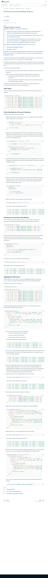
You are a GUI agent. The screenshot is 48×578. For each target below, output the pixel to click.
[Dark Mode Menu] (46, 5)
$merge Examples (11, 489)
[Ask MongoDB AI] (44, 5)
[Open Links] (45, 1)
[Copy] (43, 96)
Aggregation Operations (20, 8)
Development (11, 8)
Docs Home (6, 8)
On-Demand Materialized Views (14, 491)
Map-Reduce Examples (12, 49)
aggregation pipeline (30, 31)
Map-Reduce (28, 8)
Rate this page (6, 20)
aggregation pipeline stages (33, 35)
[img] (5, 23)
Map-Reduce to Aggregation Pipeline (15, 47)
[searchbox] (25, 5)
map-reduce (18, 28)
